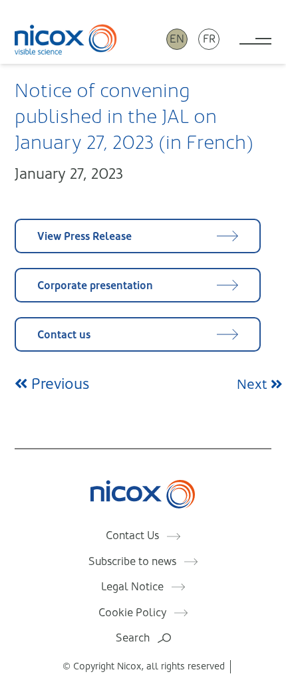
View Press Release (84, 236)
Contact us (63, 334)
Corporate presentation (95, 285)
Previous (58, 384)
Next (254, 384)
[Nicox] (66, 39)
